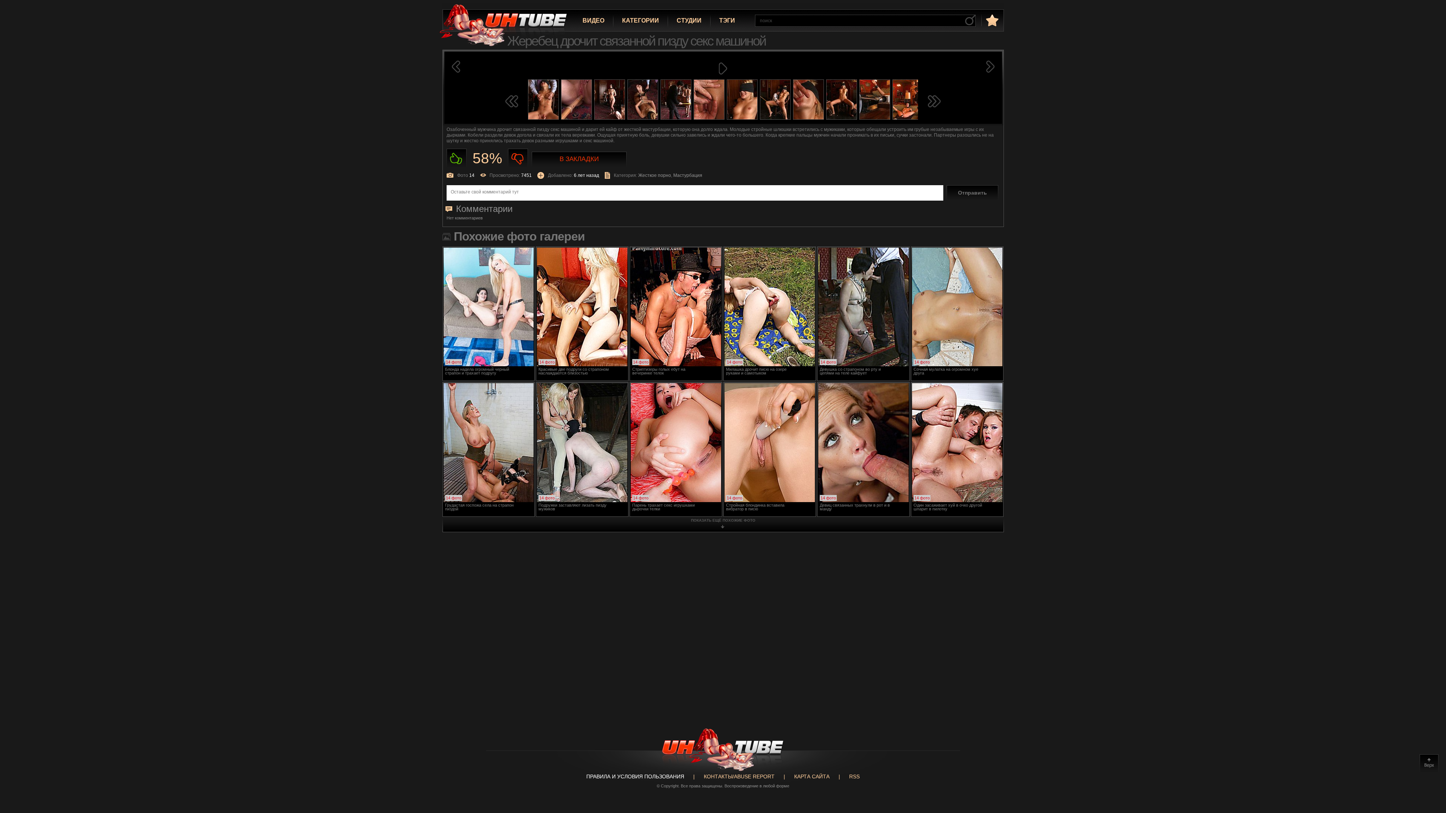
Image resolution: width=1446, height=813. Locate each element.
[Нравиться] (457, 159)
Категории (640, 20)
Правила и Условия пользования (635, 776)
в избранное (991, 20)
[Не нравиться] (518, 159)
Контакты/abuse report (739, 776)
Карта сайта (812, 776)
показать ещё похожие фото (723, 520)
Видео (593, 20)
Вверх (1429, 763)
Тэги (727, 20)
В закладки (579, 159)
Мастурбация (687, 175)
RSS (854, 776)
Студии (689, 20)
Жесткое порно (654, 175)
